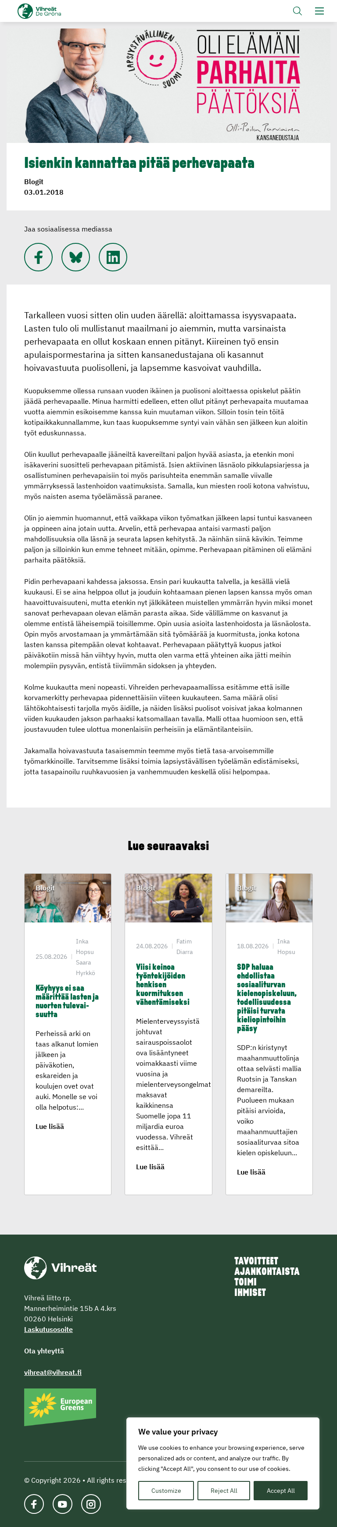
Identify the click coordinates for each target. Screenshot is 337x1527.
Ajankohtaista (267, 1272)
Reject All (224, 1491)
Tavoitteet (256, 1261)
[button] (297, 11)
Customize (166, 1491)
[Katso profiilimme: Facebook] (38, 257)
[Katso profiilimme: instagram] (91, 1504)
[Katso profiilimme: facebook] (34, 1504)
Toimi (245, 1283)
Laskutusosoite (48, 1329)
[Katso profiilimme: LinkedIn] (113, 257)
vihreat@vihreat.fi (53, 1372)
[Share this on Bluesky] (75, 257)
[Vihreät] (60, 1267)
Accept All (281, 1491)
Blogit (33, 181)
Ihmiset (250, 1293)
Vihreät (54, 11)
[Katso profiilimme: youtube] (62, 1504)
